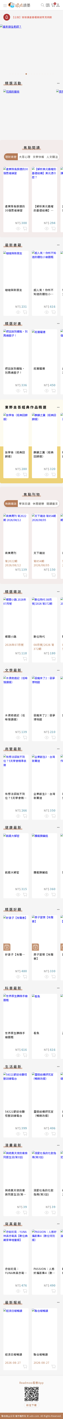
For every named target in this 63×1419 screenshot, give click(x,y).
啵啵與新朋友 (13, 290)
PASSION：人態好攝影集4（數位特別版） (44, 1273)
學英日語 (24, 504)
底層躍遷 (39, 368)
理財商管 (11, 157)
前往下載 (31, 1405)
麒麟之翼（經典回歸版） (44, 454)
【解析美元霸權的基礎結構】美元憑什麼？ (44, 210)
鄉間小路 (10, 636)
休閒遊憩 (38, 504)
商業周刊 (10, 553)
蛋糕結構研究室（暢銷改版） (44, 1113)
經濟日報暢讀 (13, 1354)
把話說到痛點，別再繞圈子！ (15, 370)
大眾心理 (24, 157)
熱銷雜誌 (11, 504)
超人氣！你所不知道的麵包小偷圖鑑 (44, 294)
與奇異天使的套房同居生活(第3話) (15, 1194)
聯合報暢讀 (41, 1354)
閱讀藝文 (52, 504)
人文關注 (52, 157)
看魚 (36, 1033)
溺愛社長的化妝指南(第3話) (44, 1192)
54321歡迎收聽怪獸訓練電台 (15, 1113)
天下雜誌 (39, 553)
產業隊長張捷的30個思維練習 (15, 208)
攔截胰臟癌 (41, 872)
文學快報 (38, 157)
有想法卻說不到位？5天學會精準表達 (16, 798)
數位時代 (39, 636)
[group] (31, 50)
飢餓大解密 (12, 872)
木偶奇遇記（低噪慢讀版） (15, 717)
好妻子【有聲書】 (16, 954)
